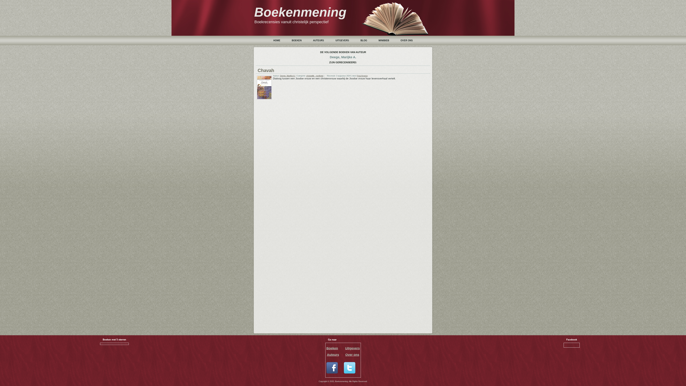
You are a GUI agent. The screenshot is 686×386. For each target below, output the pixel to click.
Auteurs (318, 40)
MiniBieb (384, 40)
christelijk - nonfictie (314, 76)
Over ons (407, 40)
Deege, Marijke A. (287, 76)
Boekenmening (300, 12)
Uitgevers (342, 40)
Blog (364, 40)
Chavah (266, 70)
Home (276, 40)
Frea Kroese (362, 76)
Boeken (297, 40)
